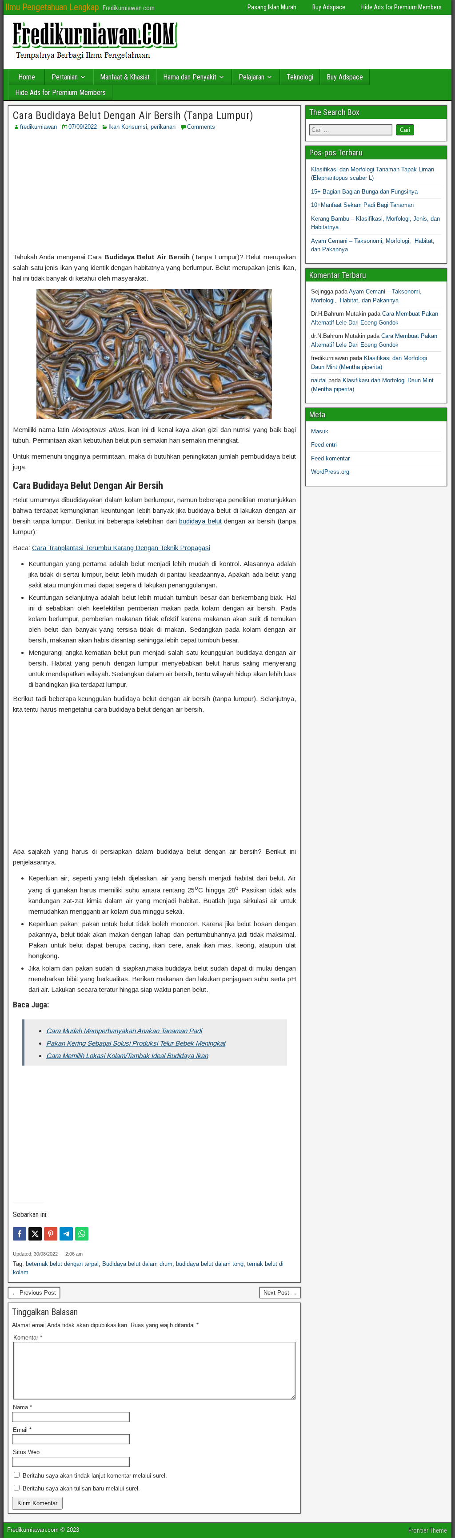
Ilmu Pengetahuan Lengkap (52, 7)
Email (22, 1430)
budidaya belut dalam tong (209, 1264)
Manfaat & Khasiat (125, 77)
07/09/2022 (82, 126)
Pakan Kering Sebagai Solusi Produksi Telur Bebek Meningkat (135, 1043)
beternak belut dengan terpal (62, 1264)
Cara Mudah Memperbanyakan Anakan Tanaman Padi (124, 1031)
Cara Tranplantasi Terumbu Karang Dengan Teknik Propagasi (121, 547)
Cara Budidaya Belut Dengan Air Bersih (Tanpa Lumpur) (133, 115)
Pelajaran (251, 77)
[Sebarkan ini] (19, 1234)
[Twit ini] (35, 1234)
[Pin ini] (50, 1234)
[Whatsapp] (81, 1234)
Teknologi (300, 77)
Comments (201, 126)
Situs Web (26, 1452)
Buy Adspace (328, 7)
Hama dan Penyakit (189, 77)
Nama (22, 1407)
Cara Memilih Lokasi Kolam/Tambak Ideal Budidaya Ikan (127, 1055)
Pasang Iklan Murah (271, 7)
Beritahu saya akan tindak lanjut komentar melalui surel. (95, 1475)
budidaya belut (200, 521)
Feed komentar (330, 458)
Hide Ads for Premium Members (401, 7)
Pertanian (65, 77)
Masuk (319, 431)
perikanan (163, 126)
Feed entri (324, 444)
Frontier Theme (427, 1530)
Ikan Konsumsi (127, 126)
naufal (319, 380)
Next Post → (280, 1292)
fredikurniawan (38, 126)
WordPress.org (330, 471)
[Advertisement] (154, 191)
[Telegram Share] (66, 1234)
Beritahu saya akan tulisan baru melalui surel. (81, 1488)
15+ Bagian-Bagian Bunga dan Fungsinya (364, 191)
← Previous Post (34, 1292)
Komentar (27, 1337)
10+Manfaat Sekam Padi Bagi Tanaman (362, 205)
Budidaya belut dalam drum (137, 1264)
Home (26, 77)
